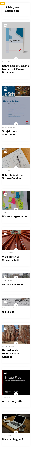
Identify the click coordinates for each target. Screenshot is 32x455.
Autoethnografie (12, 401)
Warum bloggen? (12, 439)
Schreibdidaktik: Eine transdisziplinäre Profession (15, 69)
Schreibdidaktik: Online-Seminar (12, 176)
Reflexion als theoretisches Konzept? (10, 353)
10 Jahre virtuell (12, 284)
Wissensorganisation (15, 216)
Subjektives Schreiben (9, 132)
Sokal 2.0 (8, 312)
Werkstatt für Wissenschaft (10, 258)
